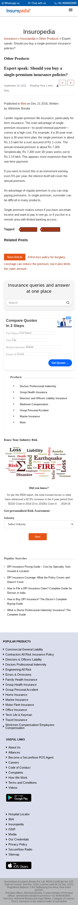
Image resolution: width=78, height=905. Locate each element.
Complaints (15, 772)
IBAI (11, 819)
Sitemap (13, 854)
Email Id (11, 354)
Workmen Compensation (34, 404)
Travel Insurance (16, 720)
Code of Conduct (19, 767)
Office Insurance (16, 709)
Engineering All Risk (18, 669)
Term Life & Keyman (18, 714)
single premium (50, 229)
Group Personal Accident (34, 410)
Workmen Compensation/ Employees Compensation (29, 726)
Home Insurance (16, 694)
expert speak (28, 229)
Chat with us (39, 3)
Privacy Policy (17, 844)
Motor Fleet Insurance (19, 704)
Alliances (14, 752)
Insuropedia (16, 824)
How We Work (17, 777)
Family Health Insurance (21, 679)
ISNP (11, 829)
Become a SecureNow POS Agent (30, 757)
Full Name (12, 333)
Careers (13, 762)
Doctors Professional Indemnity (38, 386)
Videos (12, 787)
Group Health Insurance (33, 392)
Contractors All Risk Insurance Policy (29, 654)
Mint (23, 103)
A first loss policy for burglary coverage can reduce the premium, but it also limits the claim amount (37, 262)
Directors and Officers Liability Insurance (43, 398)
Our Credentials (18, 839)
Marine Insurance (30, 416)
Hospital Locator (19, 814)
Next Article (14, 257)
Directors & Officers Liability (23, 659)
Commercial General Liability (24, 649)
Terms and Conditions (22, 782)
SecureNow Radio (20, 849)
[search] (67, 303)
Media (12, 834)
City (8, 340)
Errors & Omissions (18, 674)
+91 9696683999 (66, 3)
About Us (14, 747)
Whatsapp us (12, 3)
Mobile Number (15, 347)
